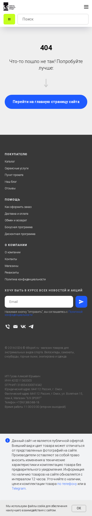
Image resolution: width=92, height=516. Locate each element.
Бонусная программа (19, 227)
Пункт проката (14, 175)
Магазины (11, 266)
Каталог (10, 161)
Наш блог (11, 181)
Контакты (11, 259)
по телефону (67, 484)
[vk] (23, 326)
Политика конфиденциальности (25, 279)
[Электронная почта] (15, 326)
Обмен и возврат (16, 220)
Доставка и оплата (16, 213)
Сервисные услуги (17, 168)
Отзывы (10, 188)
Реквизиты (12, 272)
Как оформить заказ (18, 207)
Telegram (19, 488)
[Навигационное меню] (86, 6)
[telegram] (31, 326)
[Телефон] (8, 326)
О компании (13, 252)
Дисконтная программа (20, 234)
